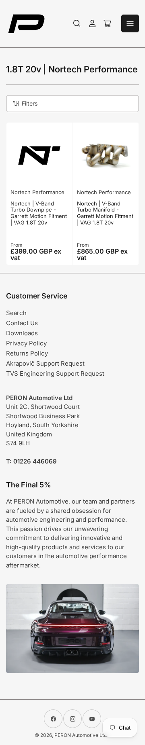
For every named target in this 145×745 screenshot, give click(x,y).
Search (16, 313)
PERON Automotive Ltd (80, 735)
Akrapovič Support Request (45, 363)
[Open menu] (130, 23)
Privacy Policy (26, 343)
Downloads (22, 333)
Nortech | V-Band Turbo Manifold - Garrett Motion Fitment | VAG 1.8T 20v (105, 213)
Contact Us (22, 323)
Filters (29, 103)
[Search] (77, 23)
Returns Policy (27, 353)
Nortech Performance (37, 192)
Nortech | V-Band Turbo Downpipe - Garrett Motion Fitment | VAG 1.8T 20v (38, 213)
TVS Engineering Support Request (55, 373)
